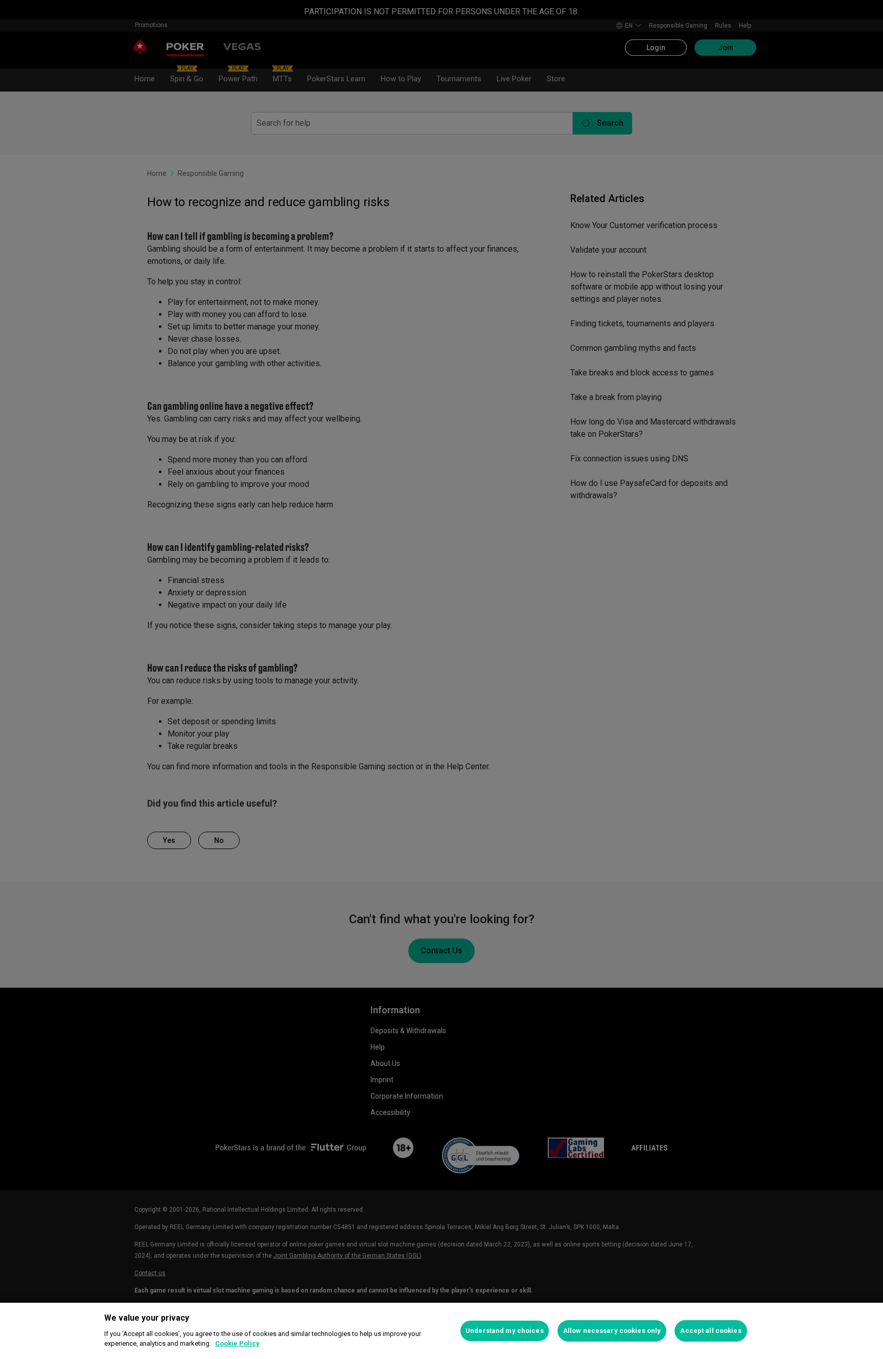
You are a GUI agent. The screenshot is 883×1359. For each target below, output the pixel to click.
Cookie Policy (237, 1343)
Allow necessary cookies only (612, 1330)
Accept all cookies (710, 1330)
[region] (441, 1331)
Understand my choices (505, 1330)
